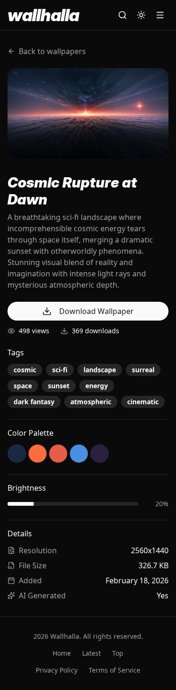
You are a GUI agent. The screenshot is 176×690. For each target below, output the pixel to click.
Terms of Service (114, 670)
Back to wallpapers (52, 51)
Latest (91, 653)
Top (117, 653)
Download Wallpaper (96, 311)
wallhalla (43, 15)
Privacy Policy (56, 670)
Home (62, 653)
